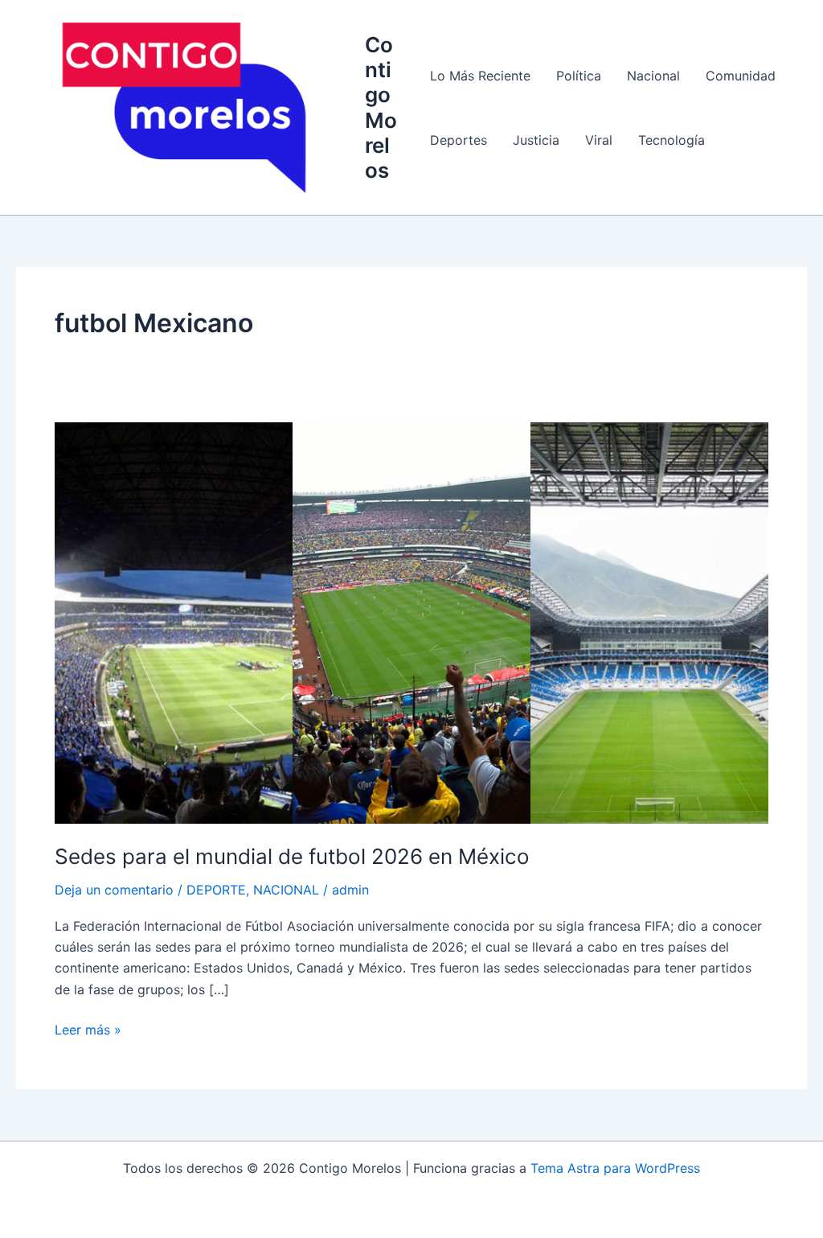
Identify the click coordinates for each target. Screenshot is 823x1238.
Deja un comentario (114, 890)
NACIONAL (286, 890)
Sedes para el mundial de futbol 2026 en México (292, 856)
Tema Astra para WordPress (615, 1168)
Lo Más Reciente (480, 76)
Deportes (458, 140)
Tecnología (671, 140)
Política (578, 76)
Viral (598, 140)
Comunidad (741, 76)
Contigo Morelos (381, 107)
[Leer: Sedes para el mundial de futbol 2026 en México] (411, 622)
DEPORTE (216, 890)
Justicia (536, 140)
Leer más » (88, 1028)
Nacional (653, 76)
